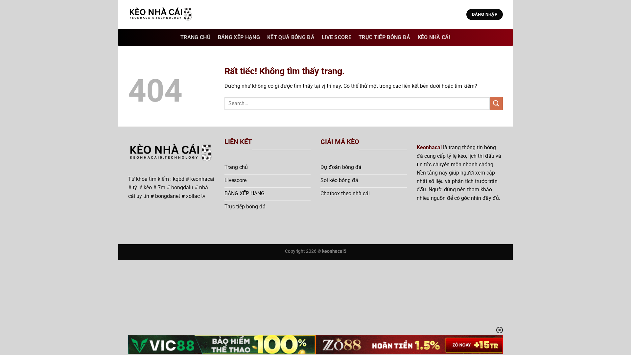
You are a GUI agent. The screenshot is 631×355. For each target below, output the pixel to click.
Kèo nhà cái (434, 37)
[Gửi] (496, 103)
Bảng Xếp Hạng (239, 37)
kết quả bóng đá (291, 37)
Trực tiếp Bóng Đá (384, 37)
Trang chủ (195, 37)
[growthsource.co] (161, 14)
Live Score (336, 37)
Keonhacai (429, 147)
